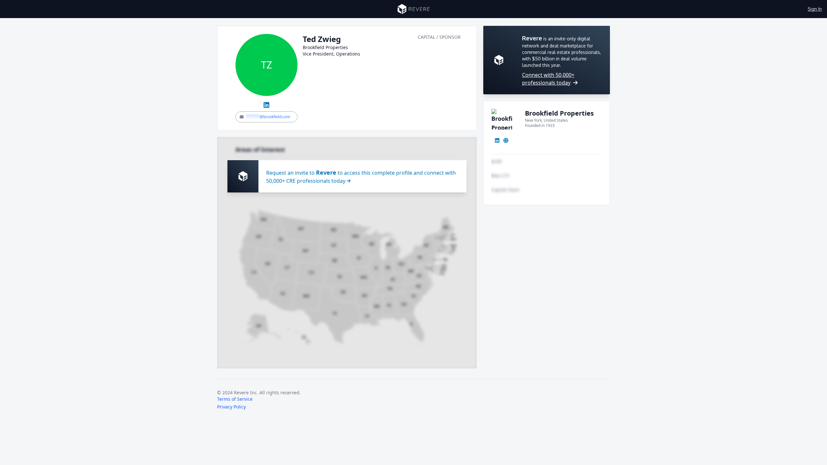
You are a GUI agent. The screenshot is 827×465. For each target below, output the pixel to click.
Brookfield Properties (559, 113)
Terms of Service (235, 399)
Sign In (815, 9)
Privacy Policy (231, 407)
